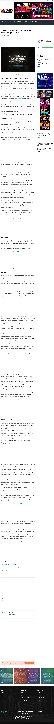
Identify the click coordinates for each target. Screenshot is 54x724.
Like (39, 31)
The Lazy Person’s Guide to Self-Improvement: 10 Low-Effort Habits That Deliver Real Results (45, 144)
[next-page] (39, 70)
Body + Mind (39, 147)
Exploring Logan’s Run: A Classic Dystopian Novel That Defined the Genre (44, 51)
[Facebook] (46, 0)
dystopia (22, 200)
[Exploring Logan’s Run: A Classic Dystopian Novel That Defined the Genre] (6, 676)
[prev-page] (37, 70)
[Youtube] (52, 0)
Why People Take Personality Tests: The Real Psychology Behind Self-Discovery (44, 135)
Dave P (5, 35)
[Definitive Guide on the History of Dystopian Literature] (33, 676)
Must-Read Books (6, 27)
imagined (30, 489)
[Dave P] (2, 35)
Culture (38, 137)
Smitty (2, 682)
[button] (52, 23)
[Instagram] (47, 0)
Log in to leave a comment (6, 657)
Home (2, 27)
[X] (51, 0)
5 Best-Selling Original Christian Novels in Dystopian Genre (12, 567)
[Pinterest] (48, 0)
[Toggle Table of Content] (21, 74)
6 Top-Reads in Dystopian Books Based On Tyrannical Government (48, 42)
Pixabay (11, 570)
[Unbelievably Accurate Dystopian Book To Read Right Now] (20, 676)
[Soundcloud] (50, 0)
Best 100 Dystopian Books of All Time (8, 564)
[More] (26, 44)
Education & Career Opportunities (43, 133)
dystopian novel (20, 98)
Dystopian (10, 27)
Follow (45, 31)
